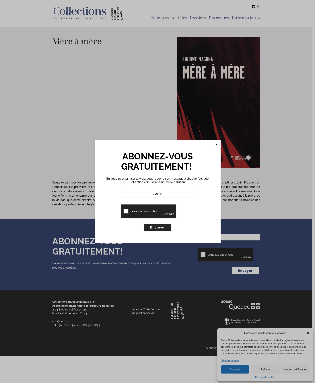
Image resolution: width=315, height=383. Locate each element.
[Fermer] (216, 144)
